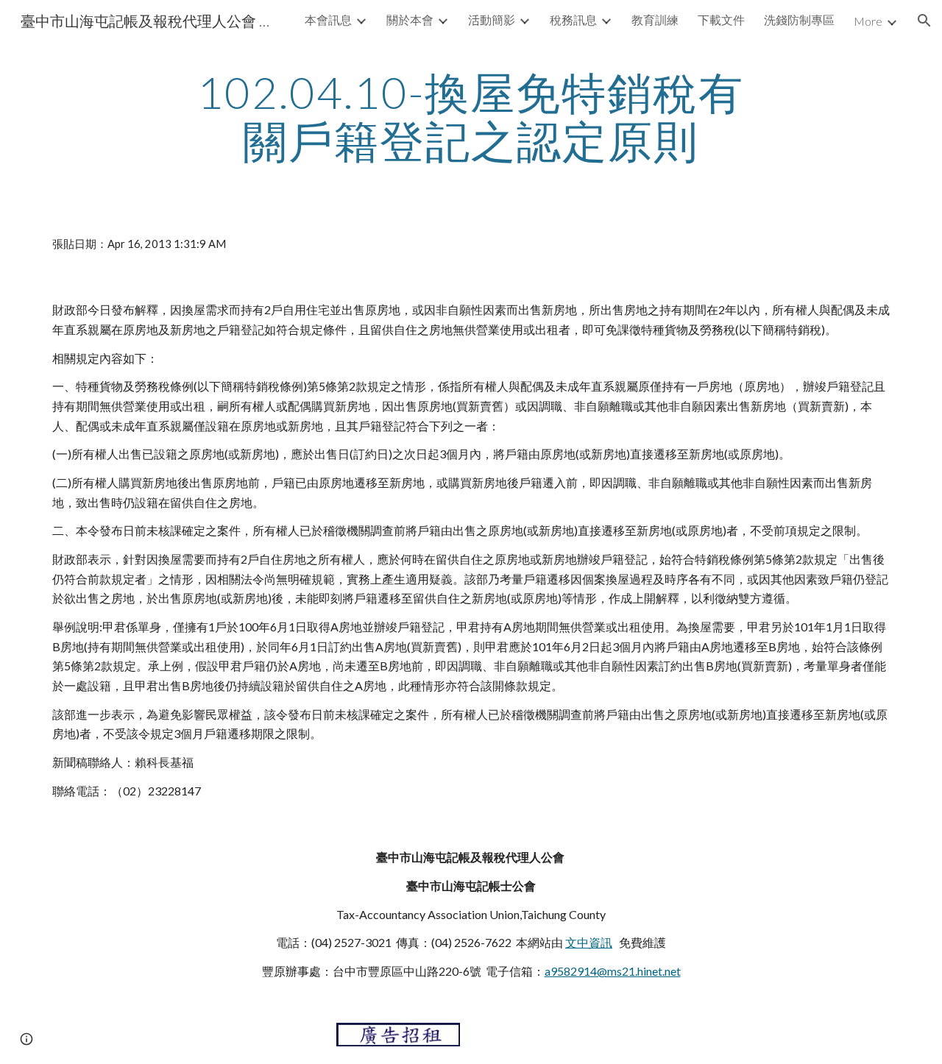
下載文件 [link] (721, 19)
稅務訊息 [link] (573, 19)
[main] (471, 116)
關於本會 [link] (409, 19)
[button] (924, 20)
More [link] (868, 21)
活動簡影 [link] (491, 19)
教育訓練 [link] (655, 19)
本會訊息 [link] (328, 19)
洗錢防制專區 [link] (799, 19)
